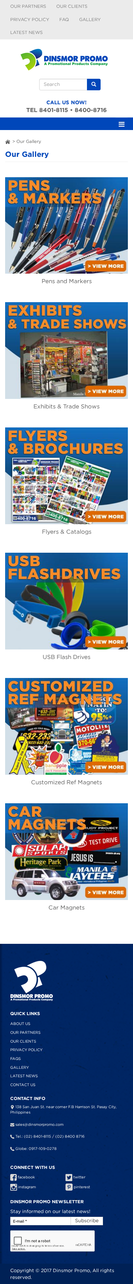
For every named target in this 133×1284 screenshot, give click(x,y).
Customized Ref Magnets (66, 782)
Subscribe (87, 1220)
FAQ (64, 19)
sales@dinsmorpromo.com (39, 1124)
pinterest (81, 1187)
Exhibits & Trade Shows (66, 406)
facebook (26, 1177)
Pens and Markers (67, 281)
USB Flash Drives (66, 657)
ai (8, 141)
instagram (26, 1187)
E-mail (20, 1221)
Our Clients (71, 6)
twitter (78, 1177)
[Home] (66, 57)
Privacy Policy (29, 19)
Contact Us (22, 1085)
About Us (20, 1024)
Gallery (90, 19)
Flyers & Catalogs (66, 532)
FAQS (15, 1059)
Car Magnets (66, 907)
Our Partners (28, 6)
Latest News (26, 32)
